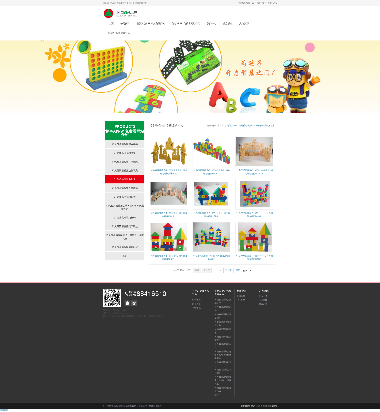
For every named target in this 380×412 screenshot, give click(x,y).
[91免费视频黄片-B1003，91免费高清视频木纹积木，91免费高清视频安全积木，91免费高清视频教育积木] (254, 150)
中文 (270, 2)
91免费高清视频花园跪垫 (125, 226)
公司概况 (196, 299)
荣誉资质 (196, 303)
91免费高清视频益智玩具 (125, 170)
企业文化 (196, 307)
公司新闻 (241, 296)
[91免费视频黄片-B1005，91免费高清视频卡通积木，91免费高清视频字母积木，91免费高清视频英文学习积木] (212, 193)
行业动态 (241, 300)
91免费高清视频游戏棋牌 (125, 144)
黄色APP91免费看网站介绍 (186, 23)
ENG (275, 2)
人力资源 (244, 23)
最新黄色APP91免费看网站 (151, 23)
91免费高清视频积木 (125, 179)
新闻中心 (211, 23)
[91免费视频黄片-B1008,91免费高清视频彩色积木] (212, 236)
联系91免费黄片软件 (119, 33)
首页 (224, 125)
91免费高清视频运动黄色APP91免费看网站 (125, 207)
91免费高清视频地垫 (125, 152)
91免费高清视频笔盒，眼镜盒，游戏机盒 (222, 380)
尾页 (238, 270)
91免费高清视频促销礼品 (125, 247)
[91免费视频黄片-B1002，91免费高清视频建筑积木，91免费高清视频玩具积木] (169, 150)
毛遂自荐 (263, 304)
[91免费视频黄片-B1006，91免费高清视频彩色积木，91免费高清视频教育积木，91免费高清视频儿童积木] (254, 193)
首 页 (111, 23)
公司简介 (125, 23)
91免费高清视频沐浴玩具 (125, 161)
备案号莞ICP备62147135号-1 (252, 406)
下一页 (228, 270)
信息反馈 (228, 23)
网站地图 (4, 410)
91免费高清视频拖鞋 (125, 217)
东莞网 (274, 406)
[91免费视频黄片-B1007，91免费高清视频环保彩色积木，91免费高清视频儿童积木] (169, 236)
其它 (124, 255)
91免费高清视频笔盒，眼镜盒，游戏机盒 (125, 236)
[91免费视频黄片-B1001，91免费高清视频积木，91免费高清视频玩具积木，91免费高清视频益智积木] (212, 150)
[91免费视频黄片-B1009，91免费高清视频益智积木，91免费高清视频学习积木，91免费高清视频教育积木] (254, 236)
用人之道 (263, 296)
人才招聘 (263, 300)
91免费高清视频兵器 (125, 196)
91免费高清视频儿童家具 (125, 188)
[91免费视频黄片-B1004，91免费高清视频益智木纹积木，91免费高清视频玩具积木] (169, 193)
